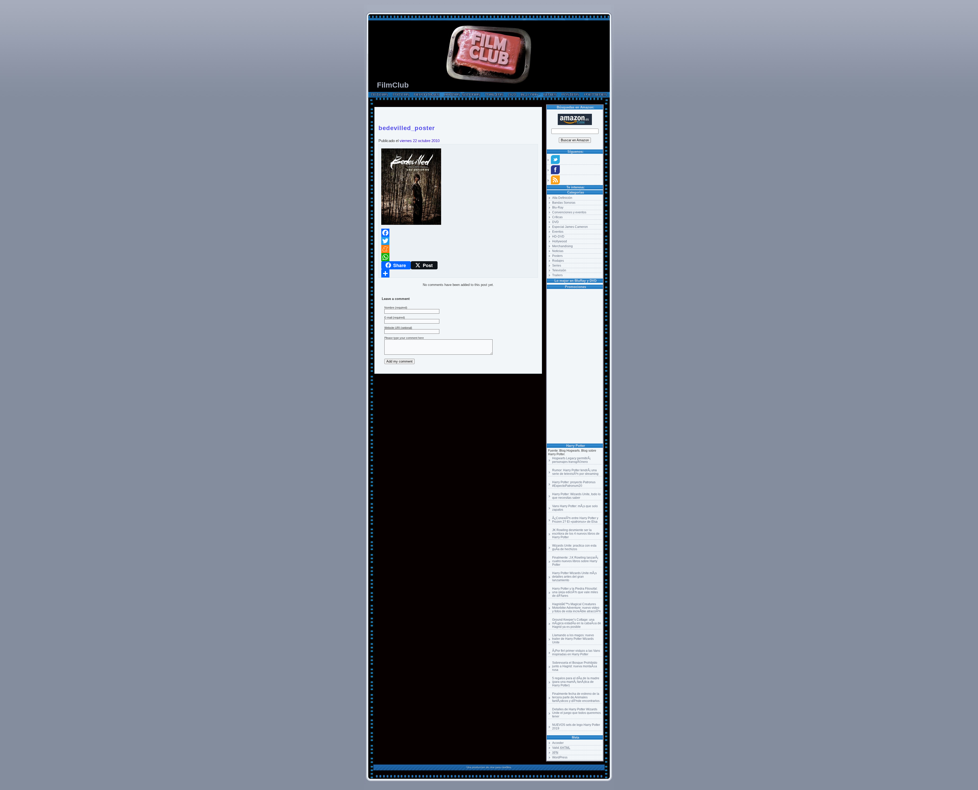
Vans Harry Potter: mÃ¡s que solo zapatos (575, 507)
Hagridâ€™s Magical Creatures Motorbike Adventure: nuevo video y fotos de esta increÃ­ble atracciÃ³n (576, 607)
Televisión (559, 270)
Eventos (557, 231)
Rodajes (558, 260)
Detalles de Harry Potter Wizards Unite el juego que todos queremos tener (576, 713)
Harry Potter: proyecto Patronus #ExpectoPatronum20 (573, 484)
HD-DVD (558, 236)
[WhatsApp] (458, 257)
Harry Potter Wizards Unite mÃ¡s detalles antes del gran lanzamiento (574, 576)
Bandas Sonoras (563, 202)
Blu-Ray (557, 207)
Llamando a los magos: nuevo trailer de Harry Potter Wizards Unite (573, 638)
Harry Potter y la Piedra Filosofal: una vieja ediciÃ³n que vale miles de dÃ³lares (575, 592)
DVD (555, 222)
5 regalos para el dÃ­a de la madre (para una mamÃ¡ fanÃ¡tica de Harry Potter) (575, 681)
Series (556, 265)
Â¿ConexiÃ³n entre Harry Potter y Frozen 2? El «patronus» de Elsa (575, 519)
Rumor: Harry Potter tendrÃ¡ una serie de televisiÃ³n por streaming (575, 472)
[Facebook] (458, 233)
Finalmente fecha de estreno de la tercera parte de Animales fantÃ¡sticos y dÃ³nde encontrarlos (576, 697)
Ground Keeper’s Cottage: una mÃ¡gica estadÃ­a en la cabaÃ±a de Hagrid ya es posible (576, 623)
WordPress (559, 757)
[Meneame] (458, 249)
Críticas (557, 217)
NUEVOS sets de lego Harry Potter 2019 (576, 726)
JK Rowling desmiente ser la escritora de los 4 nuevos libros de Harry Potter (576, 533)
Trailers (557, 275)
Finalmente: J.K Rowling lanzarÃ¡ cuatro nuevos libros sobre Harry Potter (575, 561)
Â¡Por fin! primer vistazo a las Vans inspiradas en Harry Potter (576, 652)
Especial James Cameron (570, 227)
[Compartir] (458, 273)
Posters (557, 256)
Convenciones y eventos (569, 212)
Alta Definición (562, 198)
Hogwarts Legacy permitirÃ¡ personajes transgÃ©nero (571, 460)
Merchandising (562, 246)
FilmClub (393, 85)
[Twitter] (458, 241)
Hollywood (559, 241)
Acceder (558, 743)
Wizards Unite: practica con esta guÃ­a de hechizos (574, 547)
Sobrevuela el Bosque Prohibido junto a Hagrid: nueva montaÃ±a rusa (574, 666)
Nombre (389, 307)
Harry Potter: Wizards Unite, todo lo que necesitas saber (576, 496)
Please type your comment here (404, 337)
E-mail (388, 317)
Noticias (557, 251)
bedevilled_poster (406, 127)
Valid (561, 748)
